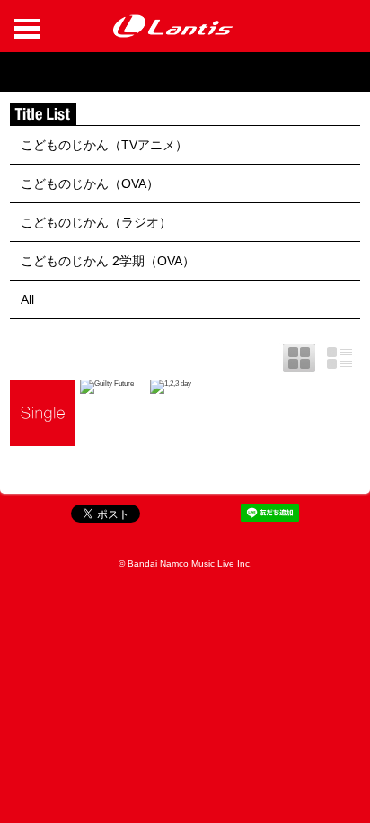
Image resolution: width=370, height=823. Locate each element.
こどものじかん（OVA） (90, 183)
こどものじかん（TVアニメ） (104, 145)
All (27, 299)
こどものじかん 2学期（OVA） (108, 261)
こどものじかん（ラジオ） (96, 222)
